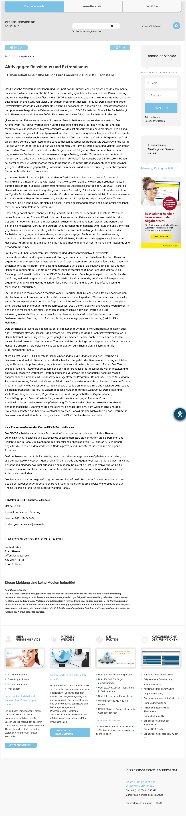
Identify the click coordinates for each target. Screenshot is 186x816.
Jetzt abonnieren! (20, 745)
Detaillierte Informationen (64, 732)
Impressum (167, 770)
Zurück (17, 47)
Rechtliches (152, 6)
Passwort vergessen (155, 121)
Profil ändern (13, 689)
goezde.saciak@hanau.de (29, 524)
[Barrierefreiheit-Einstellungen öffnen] (180, 414)
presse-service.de (20, 22)
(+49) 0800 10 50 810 (145, 790)
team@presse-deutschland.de (148, 795)
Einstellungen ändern (18, 679)
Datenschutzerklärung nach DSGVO (144, 803)
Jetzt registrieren (153, 117)
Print (121, 47)
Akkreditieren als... (93, 6)
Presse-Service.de (34, 6)
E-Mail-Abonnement (17, 674)
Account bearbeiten (17, 684)
